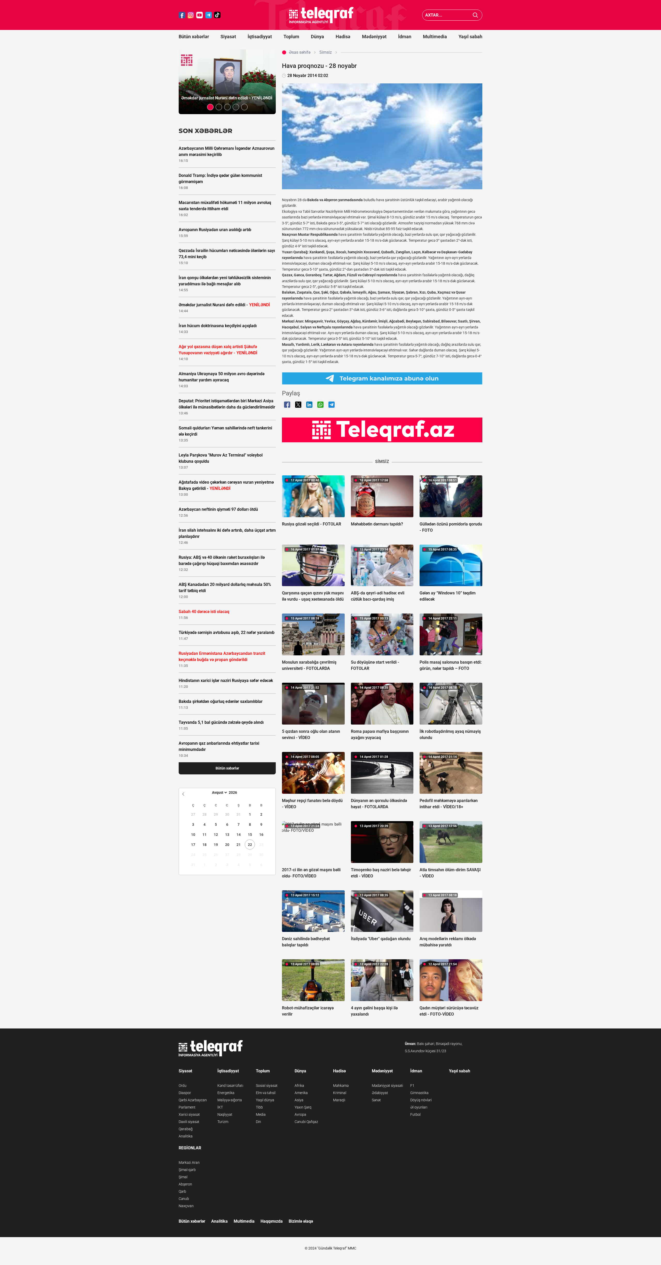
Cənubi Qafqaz (306, 1122)
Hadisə (343, 36)
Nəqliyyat (224, 1114)
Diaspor (185, 1093)
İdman (404, 36)
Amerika (301, 1093)
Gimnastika (419, 1093)
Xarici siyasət (189, 1114)
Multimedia (435, 36)
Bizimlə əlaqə (301, 1221)
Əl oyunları (418, 1107)
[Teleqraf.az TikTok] (217, 15)
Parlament (187, 1107)
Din (258, 1122)
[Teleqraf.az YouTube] (199, 15)
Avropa (300, 1114)
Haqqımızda (272, 1221)
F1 (412, 1085)
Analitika (186, 1136)
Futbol (415, 1114)
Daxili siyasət (189, 1122)
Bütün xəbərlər (194, 36)
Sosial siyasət (267, 1085)
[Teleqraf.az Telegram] (208, 15)
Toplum (291, 36)
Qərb (182, 1191)
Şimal (183, 1177)
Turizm (222, 1122)
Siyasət (228, 36)
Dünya (317, 36)
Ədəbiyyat (380, 1093)
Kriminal (339, 1093)
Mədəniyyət (374, 36)
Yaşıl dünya (265, 1100)
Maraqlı (339, 1100)
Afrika (299, 1085)
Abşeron (185, 1184)
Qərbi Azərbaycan (193, 1100)
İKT (220, 1107)
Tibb (259, 1107)
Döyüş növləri (421, 1100)
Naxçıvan (186, 1206)
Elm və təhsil (266, 1093)
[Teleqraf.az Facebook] (182, 15)
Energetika (225, 1093)
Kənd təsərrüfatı (230, 1085)
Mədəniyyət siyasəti (387, 1085)
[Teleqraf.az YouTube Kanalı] (382, 429)
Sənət (376, 1100)
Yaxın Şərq (303, 1107)
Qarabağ (186, 1129)
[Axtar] (475, 15)
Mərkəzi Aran (189, 1162)
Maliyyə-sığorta (229, 1100)
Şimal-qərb (187, 1170)
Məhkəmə (341, 1085)
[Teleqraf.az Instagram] (190, 15)
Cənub (184, 1199)
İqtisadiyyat (260, 36)
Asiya (299, 1100)
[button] (210, 107)
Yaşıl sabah (470, 36)
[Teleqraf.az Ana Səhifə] (321, 15)
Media (261, 1114)
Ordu (182, 1085)
